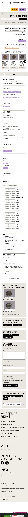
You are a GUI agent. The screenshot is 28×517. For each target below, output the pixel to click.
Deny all (15, 515)
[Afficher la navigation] (3, 3)
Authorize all (8, 515)
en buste (12, 91)
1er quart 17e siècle (15, 129)
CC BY (13, 299)
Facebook (12, 396)
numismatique (22, 41)
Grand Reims (12, 483)
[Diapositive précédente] (3, 61)
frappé (5, 168)
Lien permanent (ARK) (7, 402)
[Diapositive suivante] (25, 61)
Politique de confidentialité (6, 491)
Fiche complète (17, 325)
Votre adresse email (7, 371)
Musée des (14, 9)
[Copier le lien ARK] (23, 404)
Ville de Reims (4, 483)
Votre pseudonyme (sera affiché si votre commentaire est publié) (11, 364)
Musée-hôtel (9, 437)
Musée (22, 9)
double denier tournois (5, 62)
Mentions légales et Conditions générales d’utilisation (12, 488)
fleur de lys (6, 106)
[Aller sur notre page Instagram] (7, 463)
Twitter (6, 396)
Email (5, 398)
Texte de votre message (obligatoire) (10, 351)
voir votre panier (22, 22)
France (7, 128)
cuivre (5, 163)
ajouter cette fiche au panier (11, 335)
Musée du (10, 431)
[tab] (8, 70)
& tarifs (7, 473)
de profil (18, 91)
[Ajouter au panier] (8, 55)
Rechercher (23, 19)
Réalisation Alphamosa (6, 486)
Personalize (21, 515)
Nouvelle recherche (18, 16)
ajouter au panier (11, 22)
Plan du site (3, 494)
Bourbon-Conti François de (10, 97)
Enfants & (5, 449)
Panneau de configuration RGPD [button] (8, 497)
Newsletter (3, 476)
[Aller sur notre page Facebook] (2, 463)
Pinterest (20, 396)
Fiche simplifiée (7, 325)
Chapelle (6, 434)
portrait (6, 91)
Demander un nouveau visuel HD (10, 314)
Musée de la (12, 427)
